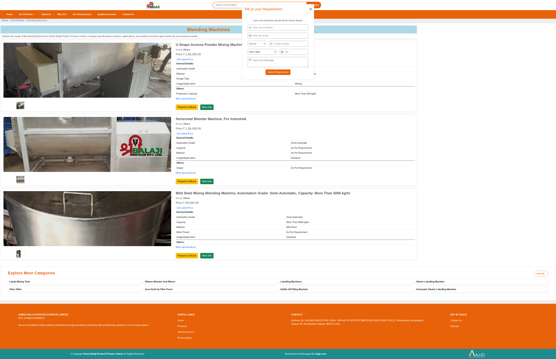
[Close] (310, 9)
